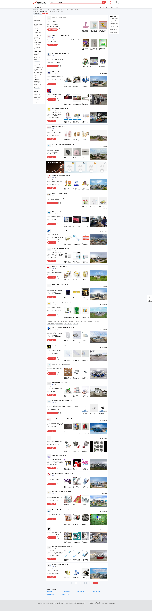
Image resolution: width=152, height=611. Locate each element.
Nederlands (91, 603)
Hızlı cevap (37, 45)
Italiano (75, 603)
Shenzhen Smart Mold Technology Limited (61, 437)
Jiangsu (37, 97)
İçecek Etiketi (90, 321)
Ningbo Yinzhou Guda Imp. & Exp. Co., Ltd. (61, 364)
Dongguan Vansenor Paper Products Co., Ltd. (61, 491)
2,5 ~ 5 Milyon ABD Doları (38, 70)
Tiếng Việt (106, 603)
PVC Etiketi (77, 321)
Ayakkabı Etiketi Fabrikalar (51, 594)
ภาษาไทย (98, 603)
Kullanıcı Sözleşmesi (65, 602)
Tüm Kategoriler (38, 7)
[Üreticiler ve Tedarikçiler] (39, 2)
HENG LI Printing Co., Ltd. (58, 71)
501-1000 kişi (37, 87)
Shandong (37, 96)
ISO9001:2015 (38, 54)
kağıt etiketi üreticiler (65, 4)
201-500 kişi (37, 85)
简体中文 (47, 603)
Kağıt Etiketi (56, 321)
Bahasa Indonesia (112, 603)
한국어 (84, 603)
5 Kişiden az (37, 84)
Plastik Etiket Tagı (96, 4)
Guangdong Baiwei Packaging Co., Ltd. (60, 564)
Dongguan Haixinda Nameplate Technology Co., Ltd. (63, 144)
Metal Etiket (50, 321)
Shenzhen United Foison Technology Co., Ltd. (61, 230)
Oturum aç (117, 3)
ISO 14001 (37, 56)
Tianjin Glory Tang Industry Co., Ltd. (61, 509)
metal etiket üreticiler (58, 4)
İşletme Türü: (49, 21)
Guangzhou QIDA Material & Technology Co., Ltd (62, 400)
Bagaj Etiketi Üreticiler (114, 18)
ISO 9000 (37, 57)
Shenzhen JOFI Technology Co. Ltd (59, 193)
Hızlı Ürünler (89, 602)
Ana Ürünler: (49, 23)
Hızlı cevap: (49, 61)
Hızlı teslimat (37, 47)
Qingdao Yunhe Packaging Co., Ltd (59, 17)
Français (58, 603)
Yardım (106, 7)
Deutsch (66, 603)
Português (70, 603)
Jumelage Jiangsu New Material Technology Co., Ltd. (63, 327)
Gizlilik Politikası (72, 602)
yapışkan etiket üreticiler (73, 4)
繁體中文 (51, 603)
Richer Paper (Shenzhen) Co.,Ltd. (59, 528)
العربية (87, 603)
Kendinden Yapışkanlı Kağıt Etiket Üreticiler (117, 20)
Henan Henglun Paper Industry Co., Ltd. (60, 248)
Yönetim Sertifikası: (50, 62)
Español (62, 603)
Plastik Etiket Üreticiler (114, 26)
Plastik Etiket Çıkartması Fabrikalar (98, 592)
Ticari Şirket (38, 32)
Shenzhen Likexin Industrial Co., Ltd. (59, 266)
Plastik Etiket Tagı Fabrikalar (82, 592)
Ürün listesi (37, 13)
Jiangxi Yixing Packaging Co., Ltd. (59, 455)
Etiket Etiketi (71, 321)
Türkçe (102, 603)
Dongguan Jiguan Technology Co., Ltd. (60, 108)
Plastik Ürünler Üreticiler (66, 591)
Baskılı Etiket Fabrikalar (66, 594)
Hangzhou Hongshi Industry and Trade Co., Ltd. (62, 418)
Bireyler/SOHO (37, 37)
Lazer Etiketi (97, 321)
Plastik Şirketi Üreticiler (65, 592)
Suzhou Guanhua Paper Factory (58, 126)
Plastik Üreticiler (49, 591)
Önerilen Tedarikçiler (114, 16)
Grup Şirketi (37, 35)
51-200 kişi (37, 82)
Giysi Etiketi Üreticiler (113, 27)
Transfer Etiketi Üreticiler (114, 31)
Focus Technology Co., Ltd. (75, 605)
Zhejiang (37, 94)
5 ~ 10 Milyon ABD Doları (38, 73)
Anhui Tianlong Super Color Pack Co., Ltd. (61, 53)
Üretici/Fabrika (38, 34)
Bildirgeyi (59, 602)
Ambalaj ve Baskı (38, 20)
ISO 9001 (37, 53)
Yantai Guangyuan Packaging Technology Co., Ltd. (62, 473)
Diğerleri (36, 59)
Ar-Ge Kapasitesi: (50, 24)
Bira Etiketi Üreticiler (113, 21)
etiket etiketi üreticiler (81, 4)
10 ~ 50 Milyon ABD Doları (39, 75)
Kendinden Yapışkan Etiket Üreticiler (116, 32)
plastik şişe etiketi (59, 323)
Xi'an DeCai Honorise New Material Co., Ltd (61, 90)
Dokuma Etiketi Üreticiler (114, 29)
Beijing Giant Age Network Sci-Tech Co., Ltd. (61, 382)
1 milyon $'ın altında (38, 65)
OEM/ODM (37, 44)
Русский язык (79, 603)
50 (60, 582)
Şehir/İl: (48, 26)
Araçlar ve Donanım (39, 27)
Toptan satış (37, 38)
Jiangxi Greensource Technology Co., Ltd (60, 35)
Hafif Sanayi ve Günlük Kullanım (38, 25)
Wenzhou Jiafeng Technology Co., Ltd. (60, 284)
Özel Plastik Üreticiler (80, 591)
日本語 (55, 603)
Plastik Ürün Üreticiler (96, 591)
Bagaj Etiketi (75, 323)
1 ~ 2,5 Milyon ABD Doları (38, 68)
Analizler (93, 602)
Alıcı (100, 7)
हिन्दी (95, 603)
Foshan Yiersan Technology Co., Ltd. (61, 175)
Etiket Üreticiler (112, 24)
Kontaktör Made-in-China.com (81, 602)
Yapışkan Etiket (64, 321)
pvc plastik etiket (51, 323)
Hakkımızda (54, 602)
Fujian (36, 99)
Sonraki (95, 582)
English (43, 603)
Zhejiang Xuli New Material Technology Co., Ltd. (62, 211)
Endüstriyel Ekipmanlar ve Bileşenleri (39, 22)
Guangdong (37, 93)
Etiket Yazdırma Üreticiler (114, 23)
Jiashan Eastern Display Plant (60, 346)
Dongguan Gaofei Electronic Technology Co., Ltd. (62, 546)
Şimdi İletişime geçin (53, 29)
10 (55, 582)
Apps (112, 7)
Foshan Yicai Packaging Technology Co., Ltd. (61, 303)
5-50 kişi (37, 81)
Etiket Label (83, 321)
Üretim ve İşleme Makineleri (39, 18)
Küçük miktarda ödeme (39, 49)
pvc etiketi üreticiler (89, 4)
